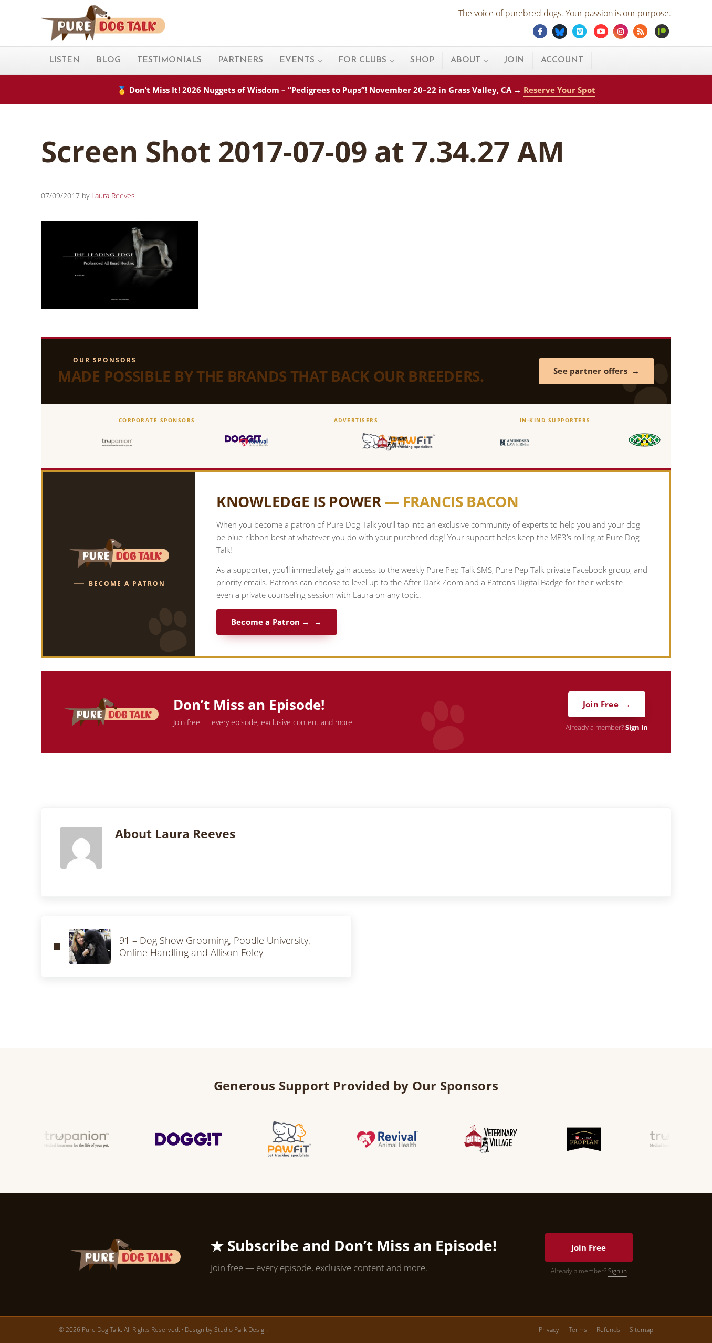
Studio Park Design (241, 1329)
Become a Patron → (270, 622)
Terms (578, 1329)
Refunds (608, 1329)
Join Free (601, 704)
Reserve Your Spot (559, 90)
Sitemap (641, 1329)
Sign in (636, 727)
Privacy (549, 1329)
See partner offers (590, 371)
